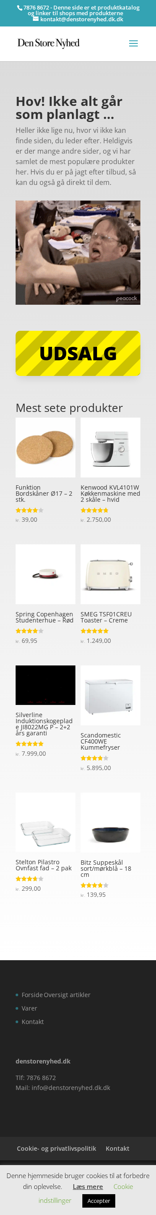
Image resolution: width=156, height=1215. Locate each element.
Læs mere (88, 1186)
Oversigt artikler (67, 995)
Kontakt (33, 1021)
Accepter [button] (99, 1201)
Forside (32, 995)
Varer (29, 1008)
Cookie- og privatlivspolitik (56, 1148)
